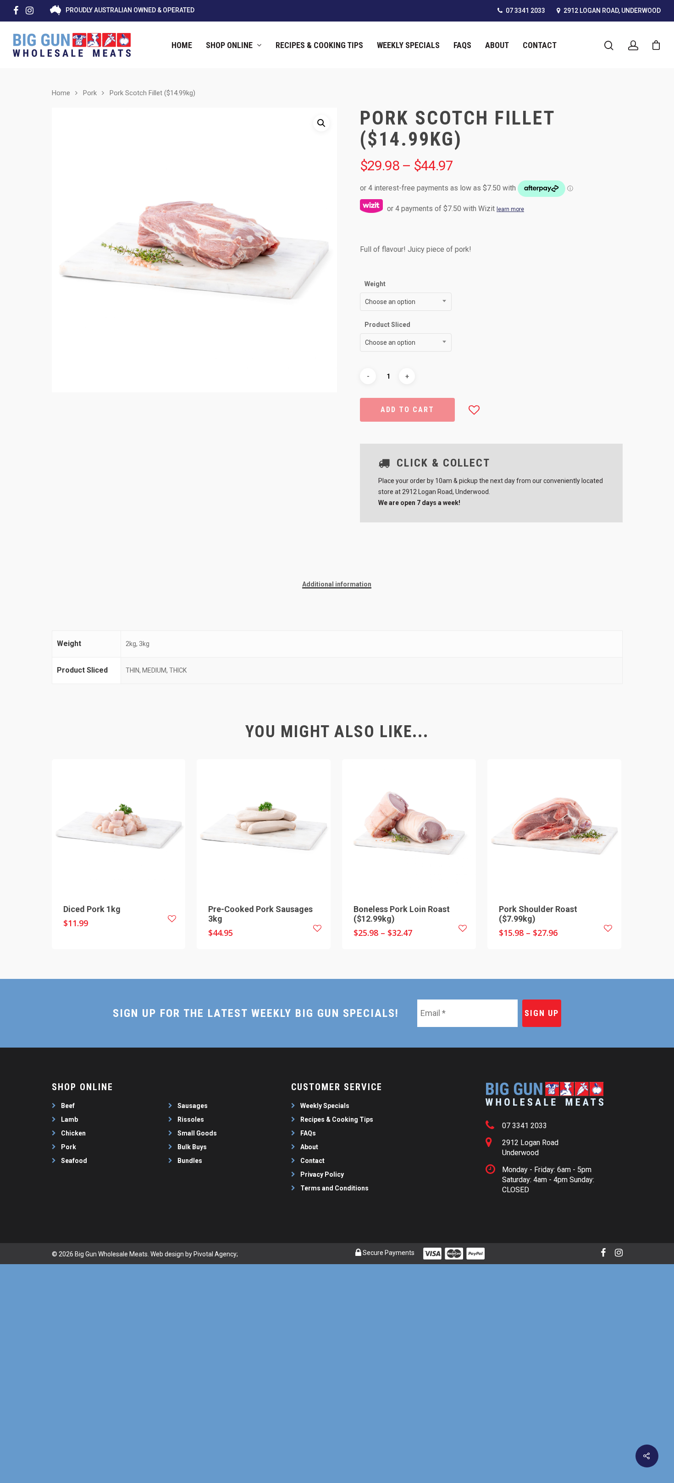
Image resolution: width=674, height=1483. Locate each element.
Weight (375, 284)
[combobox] (406, 302)
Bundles (189, 1160)
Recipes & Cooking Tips (319, 45)
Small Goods (197, 1133)
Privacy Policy (322, 1174)
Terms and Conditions (334, 1188)
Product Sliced (387, 324)
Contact (540, 45)
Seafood (74, 1160)
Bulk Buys (192, 1147)
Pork (90, 93)
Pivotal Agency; (215, 1254)
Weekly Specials (408, 45)
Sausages (192, 1105)
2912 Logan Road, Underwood (611, 10)
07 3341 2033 (524, 10)
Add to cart (407, 409)
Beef (68, 1105)
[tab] (337, 584)
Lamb (69, 1119)
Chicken (73, 1133)
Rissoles (190, 1119)
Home (181, 45)
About (497, 45)
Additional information (336, 584)
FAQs (462, 45)
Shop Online (229, 45)
